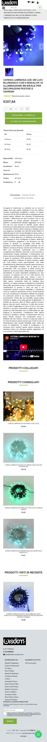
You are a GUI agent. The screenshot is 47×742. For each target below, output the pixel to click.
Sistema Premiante (11, 700)
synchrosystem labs (28, 733)
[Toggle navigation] (4, 8)
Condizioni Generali (11, 676)
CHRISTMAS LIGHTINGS (22, 10)
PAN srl (32, 730)
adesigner (23, 736)
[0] (29, 2)
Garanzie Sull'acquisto (12, 666)
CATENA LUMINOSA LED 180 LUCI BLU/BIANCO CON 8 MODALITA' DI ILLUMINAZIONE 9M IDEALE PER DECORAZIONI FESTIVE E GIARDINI (23, 615)
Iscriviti (10, 721)
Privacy (30, 713)
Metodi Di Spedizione (11, 673)
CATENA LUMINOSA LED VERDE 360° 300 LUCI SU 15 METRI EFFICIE (23, 508)
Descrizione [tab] (15, 195)
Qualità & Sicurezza (11, 689)
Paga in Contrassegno (24, 121)
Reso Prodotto (9, 671)
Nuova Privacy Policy (12, 684)
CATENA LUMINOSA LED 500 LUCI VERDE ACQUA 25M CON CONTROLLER (23, 465)
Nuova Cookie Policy (11, 686)
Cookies (7, 679)
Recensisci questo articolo (21, 96)
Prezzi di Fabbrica (10, 692)
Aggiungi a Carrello (24, 115)
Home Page (8, 10)
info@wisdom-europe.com (14, 654)
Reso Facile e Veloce (11, 697)
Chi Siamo (8, 668)
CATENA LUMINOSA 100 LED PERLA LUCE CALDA (23, 423)
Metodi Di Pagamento (12, 663)
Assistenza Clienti (10, 694)
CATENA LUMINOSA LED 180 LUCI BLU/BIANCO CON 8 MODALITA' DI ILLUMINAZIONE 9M (22, 15)
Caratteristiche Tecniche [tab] (23, 198)
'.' (3, 583)
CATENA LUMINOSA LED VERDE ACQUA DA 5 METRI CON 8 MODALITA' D (23, 551)
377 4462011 (9, 649)
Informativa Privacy (11, 681)
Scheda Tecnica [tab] (28, 195)
